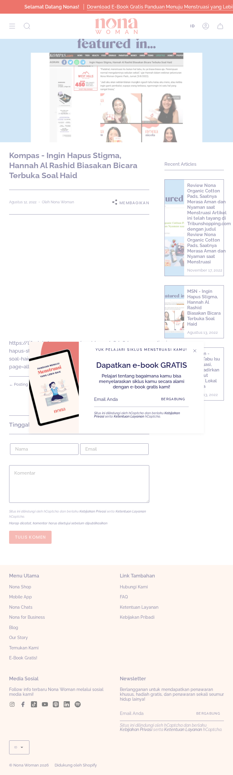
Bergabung (173, 399)
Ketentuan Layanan (129, 416)
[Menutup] (195, 351)
